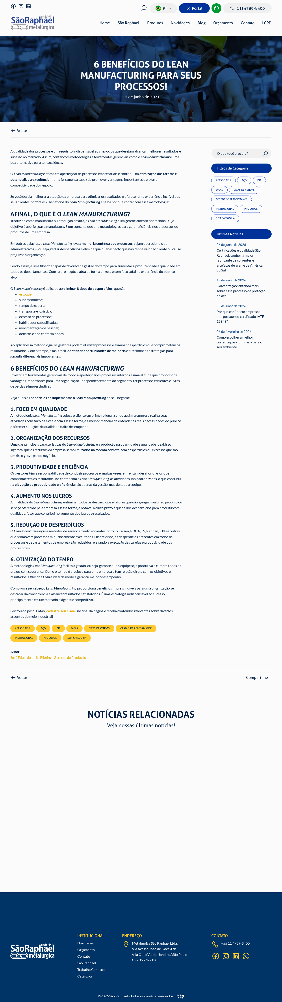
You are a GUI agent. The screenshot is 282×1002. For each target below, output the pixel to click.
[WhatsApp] (216, 8)
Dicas (219, 189)
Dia (259, 180)
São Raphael (128, 23)
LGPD (267, 23)
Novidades (180, 23)
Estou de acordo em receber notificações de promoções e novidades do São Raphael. (151, 928)
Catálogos (85, 976)
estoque (25, 294)
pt (165, 8)
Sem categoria (225, 218)
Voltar (22, 130)
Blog (202, 23)
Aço (244, 180)
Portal (197, 8)
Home (105, 23)
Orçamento (223, 23)
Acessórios (223, 180)
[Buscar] (143, 8)
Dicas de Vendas (244, 189)
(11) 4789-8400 (250, 8)
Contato (247, 23)
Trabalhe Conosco (91, 969)
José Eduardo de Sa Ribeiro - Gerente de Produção (48, 657)
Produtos (155, 23)
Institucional (225, 208)
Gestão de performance (231, 199)
